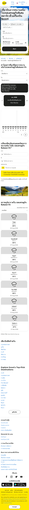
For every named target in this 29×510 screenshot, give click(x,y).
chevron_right (27, 100)
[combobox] (14, 74)
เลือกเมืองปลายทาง (8, 38)
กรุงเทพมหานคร (5, 344)
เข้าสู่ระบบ (12, 3)
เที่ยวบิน (11, 58)
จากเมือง (26, 492)
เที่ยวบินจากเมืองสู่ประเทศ (6, 492)
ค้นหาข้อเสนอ (14, 102)
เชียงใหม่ (3, 349)
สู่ (1, 157)
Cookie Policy (8, 503)
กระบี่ (2, 352)
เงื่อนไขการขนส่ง (5, 457)
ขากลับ (17, 42)
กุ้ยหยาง (3, 388)
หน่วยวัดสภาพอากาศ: (22, 207)
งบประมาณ (4, 164)
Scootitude (4, 423)
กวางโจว (3, 380)
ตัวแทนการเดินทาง (6, 446)
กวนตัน (3, 378)
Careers (3, 427)
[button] (17, 24)
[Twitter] (16, 477)
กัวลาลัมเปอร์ (4, 383)
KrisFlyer (3, 437)
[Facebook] (6, 477)
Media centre (5, 425)
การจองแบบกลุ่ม (5, 448)
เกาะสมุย (3, 359)
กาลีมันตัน (3, 385)
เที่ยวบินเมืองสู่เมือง (18, 490)
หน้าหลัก (3, 58)
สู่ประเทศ (7, 490)
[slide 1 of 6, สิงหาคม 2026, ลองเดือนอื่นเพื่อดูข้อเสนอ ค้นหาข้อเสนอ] (14, 100)
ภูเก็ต (2, 347)
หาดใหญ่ (3, 357)
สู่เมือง (11, 490)
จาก (4, 31)
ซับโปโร (3, 405)
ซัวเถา (2, 407)
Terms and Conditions (19, 499)
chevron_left (2, 100)
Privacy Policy (8, 499)
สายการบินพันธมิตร (6, 430)
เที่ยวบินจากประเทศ (18, 492)
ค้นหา (14, 49)
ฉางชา (3, 400)
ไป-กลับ (5, 24)
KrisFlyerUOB (5, 439)
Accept (14, 507)
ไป (1, 77)
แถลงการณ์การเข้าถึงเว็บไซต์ (9, 469)
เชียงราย (3, 354)
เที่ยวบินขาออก (6, 42)
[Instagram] (11, 477)
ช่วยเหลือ (3, 455)
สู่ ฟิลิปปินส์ (19, 58)
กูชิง (2, 390)
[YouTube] (21, 477)
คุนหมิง (3, 395)
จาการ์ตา (3, 398)
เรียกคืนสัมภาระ (5, 467)
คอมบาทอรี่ (4, 393)
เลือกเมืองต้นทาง (7, 33)
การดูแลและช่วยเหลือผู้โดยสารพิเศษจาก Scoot (12, 461)
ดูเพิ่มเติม (14, 412)
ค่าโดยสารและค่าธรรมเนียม (8, 464)
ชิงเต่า (2, 402)
